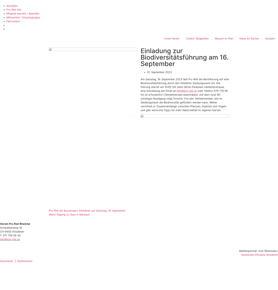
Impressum (6, 261)
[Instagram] (4, 280)
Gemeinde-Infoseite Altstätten (259, 254)
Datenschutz (24, 261)
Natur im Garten (249, 38)
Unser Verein (171, 38)
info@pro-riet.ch (10, 239)
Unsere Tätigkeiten (197, 38)
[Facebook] (4, 271)
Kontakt (270, 38)
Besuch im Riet (224, 38)
